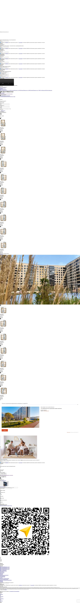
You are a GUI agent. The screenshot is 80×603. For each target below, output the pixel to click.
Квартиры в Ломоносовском (4, 578)
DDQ (6, 589)
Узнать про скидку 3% (3, 94)
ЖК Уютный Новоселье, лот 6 (24, 90)
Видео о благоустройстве (4, 21)
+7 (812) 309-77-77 (46, 410)
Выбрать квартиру (3, 14)
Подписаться (2, 584)
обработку (7, 42)
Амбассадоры (2, 6)
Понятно (1, 592)
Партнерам (1, 26)
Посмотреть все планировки (5, 95)
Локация (1, 13)
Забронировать (2, 54)
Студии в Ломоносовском (4, 579)
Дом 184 (1, 96)
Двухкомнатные (2, 576)
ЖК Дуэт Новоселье (3, 89)
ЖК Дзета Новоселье (48, 90)
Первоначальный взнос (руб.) (4, 487)
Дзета (14, 96)
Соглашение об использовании (14, 591)
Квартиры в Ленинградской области (6, 580)
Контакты (1, 25)
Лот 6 (10, 96)
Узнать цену (1, 127)
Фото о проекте (2, 11)
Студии (1, 577)
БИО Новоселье (2, 5)
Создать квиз (68, 432)
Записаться (1, 49)
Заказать (1, 43)
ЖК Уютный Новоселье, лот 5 (14, 90)
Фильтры (1, 563)
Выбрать (1, 254)
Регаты (1, 3)
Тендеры (1, 12)
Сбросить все (3, 110)
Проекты (1, 10)
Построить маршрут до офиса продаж (6, 505)
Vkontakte (1, 581)
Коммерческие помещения (4, 575)
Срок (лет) (1, 488)
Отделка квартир (2, 486)
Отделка (6, 27)
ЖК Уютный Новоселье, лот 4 (5, 90)
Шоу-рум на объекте (3, 4)
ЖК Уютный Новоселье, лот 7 (34, 90)
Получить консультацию (3, 504)
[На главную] (5, 9)
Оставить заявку (3, 473)
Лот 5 (9, 96)
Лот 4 (7, 96)
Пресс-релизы (2, 572)
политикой (20, 42)
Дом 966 (4, 96)
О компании (2, 1)
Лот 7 (12, 96)
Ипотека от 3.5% (2, 27)
